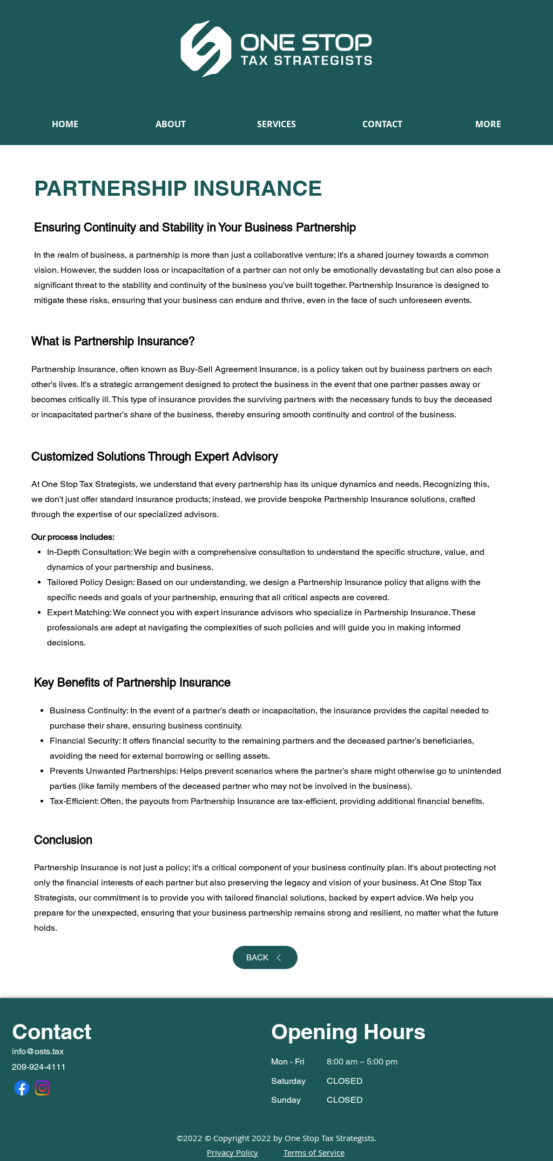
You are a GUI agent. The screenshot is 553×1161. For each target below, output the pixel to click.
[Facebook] (22, 1088)
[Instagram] (42, 1088)
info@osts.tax (38, 1051)
